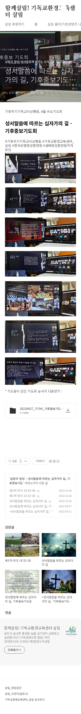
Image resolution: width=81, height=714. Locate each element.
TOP (72, 688)
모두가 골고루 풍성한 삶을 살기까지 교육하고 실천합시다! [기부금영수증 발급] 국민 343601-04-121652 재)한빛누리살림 (31, 637)
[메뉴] (73, 8)
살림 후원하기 (15, 24)
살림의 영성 (17, 478)
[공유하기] (20, 461)
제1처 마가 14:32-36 (22, 496)
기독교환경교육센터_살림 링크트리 (25, 699)
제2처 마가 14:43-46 (22, 490)
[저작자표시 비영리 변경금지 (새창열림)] (54, 461)
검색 (63, 8)
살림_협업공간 (13, 688)
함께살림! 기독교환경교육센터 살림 (40, 8)
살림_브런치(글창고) (16, 694)
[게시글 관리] (25, 461)
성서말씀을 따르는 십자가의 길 (28, 501)
